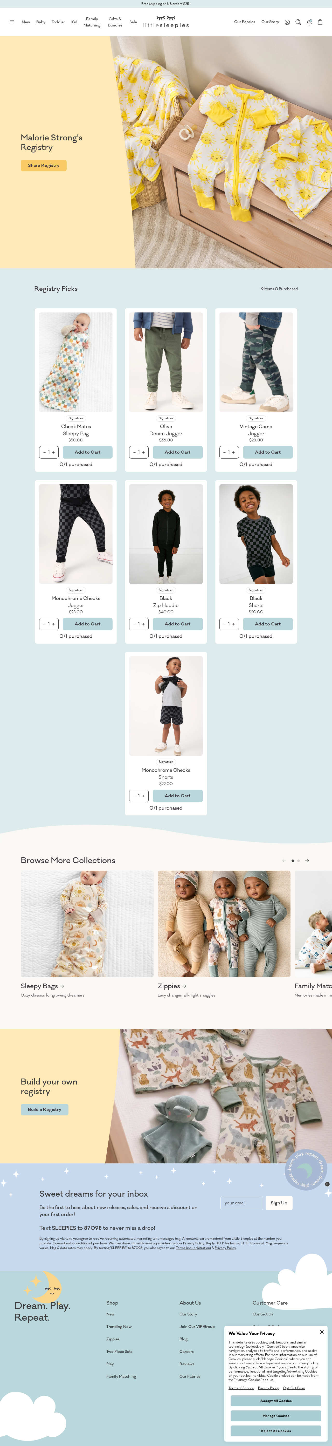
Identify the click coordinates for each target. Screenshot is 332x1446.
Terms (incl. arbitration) (193, 1248)
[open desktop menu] (12, 22)
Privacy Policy (225, 1248)
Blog (183, 1339)
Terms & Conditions (29, 1433)
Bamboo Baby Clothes (126, 1389)
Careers (186, 1351)
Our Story (270, 21)
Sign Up (279, 1203)
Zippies (113, 1339)
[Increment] (53, 452)
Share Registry (43, 165)
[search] (298, 22)
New (110, 1314)
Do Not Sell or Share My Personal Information (106, 1433)
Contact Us (263, 1314)
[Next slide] (307, 861)
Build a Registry (44, 1110)
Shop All (113, 1413)
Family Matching (121, 1376)
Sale (133, 22)
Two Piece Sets (119, 1351)
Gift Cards (115, 1401)
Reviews (187, 1364)
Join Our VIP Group (197, 1326)
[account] (287, 22)
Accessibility (190, 1389)
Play (110, 1364)
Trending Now (119, 1326)
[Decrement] (44, 452)
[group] (87, 934)
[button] (293, 861)
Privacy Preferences (158, 1433)
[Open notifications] (309, 22)
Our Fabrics (244, 21)
